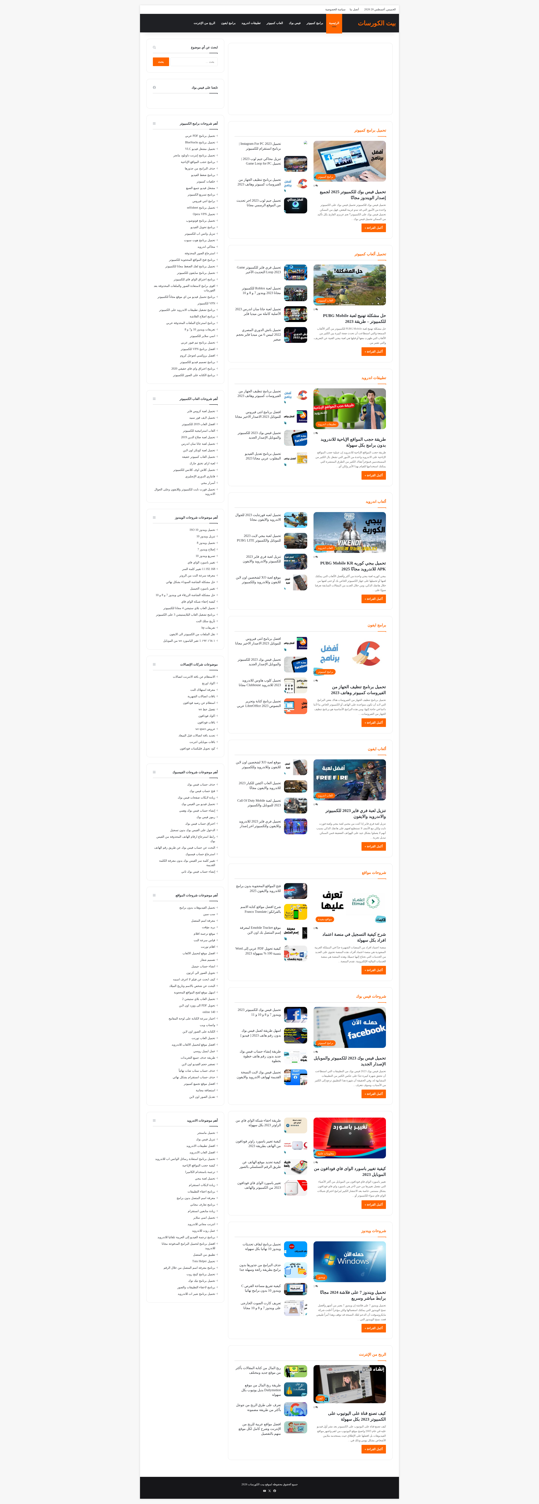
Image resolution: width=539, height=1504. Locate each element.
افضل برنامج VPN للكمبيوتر (198, 349)
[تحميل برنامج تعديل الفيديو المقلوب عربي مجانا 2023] (295, 459)
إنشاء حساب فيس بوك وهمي (197, 810)
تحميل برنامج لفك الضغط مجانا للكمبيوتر (190, 266)
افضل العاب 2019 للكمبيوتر (198, 424)
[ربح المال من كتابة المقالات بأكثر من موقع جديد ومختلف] (295, 1371)
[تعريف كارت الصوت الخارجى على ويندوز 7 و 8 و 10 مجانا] (295, 1308)
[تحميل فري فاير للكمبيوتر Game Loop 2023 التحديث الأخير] (295, 272)
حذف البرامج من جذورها (200, 168)
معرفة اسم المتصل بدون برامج (196, 1198)
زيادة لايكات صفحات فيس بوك (196, 797)
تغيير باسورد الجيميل (202, 588)
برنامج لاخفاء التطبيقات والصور (196, 1287)
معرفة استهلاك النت (202, 689)
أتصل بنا (354, 9)
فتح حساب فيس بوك (202, 791)
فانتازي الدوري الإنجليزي (200, 476)
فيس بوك (295, 23)
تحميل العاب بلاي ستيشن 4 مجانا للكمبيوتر (189, 608)
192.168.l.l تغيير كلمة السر (198, 569)
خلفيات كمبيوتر (206, 181)
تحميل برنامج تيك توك (201, 1280)
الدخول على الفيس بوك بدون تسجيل (192, 830)
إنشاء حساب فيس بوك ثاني (198, 871)
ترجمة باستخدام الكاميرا (200, 1172)
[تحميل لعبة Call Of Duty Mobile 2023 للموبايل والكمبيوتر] (295, 805)
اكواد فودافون (206, 715)
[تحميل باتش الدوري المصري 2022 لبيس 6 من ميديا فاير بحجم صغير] (295, 335)
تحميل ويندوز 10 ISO (202, 529)
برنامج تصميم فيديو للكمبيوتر (197, 362)
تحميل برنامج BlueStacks (200, 142)
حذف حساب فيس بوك (201, 784)
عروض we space (205, 729)
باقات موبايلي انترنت (202, 742)
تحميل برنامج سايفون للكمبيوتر (196, 272)
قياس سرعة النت (204, 940)
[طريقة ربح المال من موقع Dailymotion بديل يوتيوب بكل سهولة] (295, 1389)
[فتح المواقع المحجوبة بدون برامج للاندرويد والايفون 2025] (295, 891)
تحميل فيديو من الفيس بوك (198, 804)
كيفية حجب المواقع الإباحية (198, 1165)
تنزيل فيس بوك (205, 1139)
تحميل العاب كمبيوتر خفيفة (198, 456)
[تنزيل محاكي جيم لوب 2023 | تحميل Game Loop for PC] (295, 164)
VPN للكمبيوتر (206, 303)
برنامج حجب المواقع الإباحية (198, 162)
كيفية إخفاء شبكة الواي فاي (198, 601)
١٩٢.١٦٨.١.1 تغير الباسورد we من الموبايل (189, 640)
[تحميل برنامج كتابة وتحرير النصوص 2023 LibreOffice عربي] (295, 706)
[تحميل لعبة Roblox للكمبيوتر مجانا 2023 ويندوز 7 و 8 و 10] (295, 293)
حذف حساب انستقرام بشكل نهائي (194, 1077)
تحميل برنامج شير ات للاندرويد (196, 1293)
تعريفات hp (208, 627)
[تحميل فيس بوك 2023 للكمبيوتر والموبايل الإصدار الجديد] (295, 438)
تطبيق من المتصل (204, 1254)
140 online (209, 1012)
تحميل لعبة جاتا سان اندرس (198, 443)
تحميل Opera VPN (204, 214)
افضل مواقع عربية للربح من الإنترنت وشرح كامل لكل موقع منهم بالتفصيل (260, 1428)
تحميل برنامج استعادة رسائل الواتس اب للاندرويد (185, 1159)
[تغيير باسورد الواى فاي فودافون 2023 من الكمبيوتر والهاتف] (295, 1188)
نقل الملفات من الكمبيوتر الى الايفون (192, 634)
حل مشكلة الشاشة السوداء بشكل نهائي (190, 582)
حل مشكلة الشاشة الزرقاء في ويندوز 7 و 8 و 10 (185, 595)
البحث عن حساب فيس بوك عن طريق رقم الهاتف (184, 847)
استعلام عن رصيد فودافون (199, 702)
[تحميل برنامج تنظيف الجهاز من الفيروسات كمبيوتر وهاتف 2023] (295, 185)
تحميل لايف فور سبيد (202, 417)
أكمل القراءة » (374, 227)
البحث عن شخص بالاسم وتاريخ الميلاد (192, 986)
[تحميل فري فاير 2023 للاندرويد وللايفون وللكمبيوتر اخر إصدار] (295, 826)
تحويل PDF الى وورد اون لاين (197, 1005)
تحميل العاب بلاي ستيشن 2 (198, 999)
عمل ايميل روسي (204, 1051)
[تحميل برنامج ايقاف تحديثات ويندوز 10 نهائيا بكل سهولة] (295, 1249)
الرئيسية (334, 23)
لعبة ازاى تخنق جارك (202, 463)
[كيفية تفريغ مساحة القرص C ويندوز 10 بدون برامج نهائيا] (295, 1289)
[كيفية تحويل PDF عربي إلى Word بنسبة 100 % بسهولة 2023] (295, 953)
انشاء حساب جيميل (203, 966)
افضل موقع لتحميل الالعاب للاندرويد (193, 1044)
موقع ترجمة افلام (204, 933)
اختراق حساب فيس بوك (200, 823)
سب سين (209, 914)
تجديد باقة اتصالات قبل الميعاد (197, 735)
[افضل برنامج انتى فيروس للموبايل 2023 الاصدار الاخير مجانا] (295, 417)
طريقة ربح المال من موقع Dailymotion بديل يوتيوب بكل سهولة (261, 1389)
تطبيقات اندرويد (251, 23)
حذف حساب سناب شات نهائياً (197, 1070)
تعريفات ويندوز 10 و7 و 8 (200, 329)
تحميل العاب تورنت (203, 1038)
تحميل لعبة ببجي (205, 1178)
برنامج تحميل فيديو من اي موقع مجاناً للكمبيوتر (186, 296)
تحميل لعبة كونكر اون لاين (199, 450)
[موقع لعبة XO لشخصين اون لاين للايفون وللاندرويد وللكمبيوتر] (295, 582)
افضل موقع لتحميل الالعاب (199, 953)
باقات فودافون (206, 722)
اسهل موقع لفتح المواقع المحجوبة (194, 992)
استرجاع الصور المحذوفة (200, 253)
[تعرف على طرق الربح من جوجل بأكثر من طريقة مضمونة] (295, 1409)
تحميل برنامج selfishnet (201, 207)
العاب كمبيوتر (275, 23)
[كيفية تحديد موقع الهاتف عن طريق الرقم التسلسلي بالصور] (295, 1167)
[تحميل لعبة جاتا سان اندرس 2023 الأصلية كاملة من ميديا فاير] (295, 314)
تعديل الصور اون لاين (202, 1096)
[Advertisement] (310, 78)
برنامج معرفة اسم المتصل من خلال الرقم (189, 1267)
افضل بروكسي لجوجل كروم (197, 355)
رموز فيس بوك (205, 817)
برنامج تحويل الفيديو (203, 227)
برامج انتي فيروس (203, 201)
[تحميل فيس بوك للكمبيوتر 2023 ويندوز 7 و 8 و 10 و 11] (295, 1015)
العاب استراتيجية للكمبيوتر (199, 430)
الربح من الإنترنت (204, 23)
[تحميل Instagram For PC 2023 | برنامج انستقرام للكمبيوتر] (305, 143)
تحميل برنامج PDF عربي (200, 135)
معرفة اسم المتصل (203, 920)
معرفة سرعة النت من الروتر (197, 575)
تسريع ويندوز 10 (205, 556)
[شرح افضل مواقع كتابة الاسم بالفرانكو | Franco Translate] (295, 912)
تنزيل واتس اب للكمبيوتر (200, 233)
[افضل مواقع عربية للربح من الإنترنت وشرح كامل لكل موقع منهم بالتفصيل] (295, 1427)
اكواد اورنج (208, 683)
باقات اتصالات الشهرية (201, 696)
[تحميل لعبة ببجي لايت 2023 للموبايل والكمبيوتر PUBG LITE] (295, 541)
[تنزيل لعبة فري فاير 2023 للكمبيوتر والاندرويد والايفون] (295, 562)
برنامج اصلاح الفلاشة (202, 316)
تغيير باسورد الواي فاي (201, 562)
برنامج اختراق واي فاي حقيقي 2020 (193, 368)
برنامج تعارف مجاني (202, 1204)
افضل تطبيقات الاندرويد (200, 1145)
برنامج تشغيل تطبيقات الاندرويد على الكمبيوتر (187, 309)
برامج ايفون (228, 23)
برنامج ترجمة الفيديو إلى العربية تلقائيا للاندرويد (186, 1237)
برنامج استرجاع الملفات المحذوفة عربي (190, 323)
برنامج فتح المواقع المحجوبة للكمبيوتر (192, 259)
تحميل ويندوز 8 (206, 542)
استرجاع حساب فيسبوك (200, 854)
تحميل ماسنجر (206, 1132)
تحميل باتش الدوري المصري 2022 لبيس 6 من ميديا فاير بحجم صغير (258, 334)
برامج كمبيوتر (315, 23)
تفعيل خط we (207, 709)
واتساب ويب (207, 1025)
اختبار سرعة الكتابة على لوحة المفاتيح (192, 1018)
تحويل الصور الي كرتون (200, 972)
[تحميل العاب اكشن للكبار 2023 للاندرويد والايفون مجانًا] (295, 786)
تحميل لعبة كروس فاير (201, 411)
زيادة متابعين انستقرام (201, 1211)
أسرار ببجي (208, 482)
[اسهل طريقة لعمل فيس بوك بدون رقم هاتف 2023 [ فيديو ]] (295, 1035)
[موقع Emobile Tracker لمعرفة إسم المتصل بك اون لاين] (295, 933)
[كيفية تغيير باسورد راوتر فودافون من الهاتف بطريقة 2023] (295, 1146)
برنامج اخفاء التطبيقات (201, 1191)
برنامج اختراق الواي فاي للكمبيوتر (194, 279)
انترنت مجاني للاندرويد (201, 1224)
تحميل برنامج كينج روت (201, 1274)
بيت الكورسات (256, 1484)
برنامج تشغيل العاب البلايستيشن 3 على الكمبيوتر (185, 614)
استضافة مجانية (205, 1090)
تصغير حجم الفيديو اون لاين (198, 1064)
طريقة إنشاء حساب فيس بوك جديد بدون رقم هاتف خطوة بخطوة (260, 1056)
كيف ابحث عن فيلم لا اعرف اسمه (194, 979)
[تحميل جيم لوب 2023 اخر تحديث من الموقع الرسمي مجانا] (295, 205)
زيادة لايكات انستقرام (202, 1185)
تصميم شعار (207, 959)
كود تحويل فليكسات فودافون (197, 748)
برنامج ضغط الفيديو (203, 175)
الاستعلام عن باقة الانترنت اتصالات (194, 676)
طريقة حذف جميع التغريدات (198, 1057)
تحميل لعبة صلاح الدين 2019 (198, 437)
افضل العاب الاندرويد (202, 1152)
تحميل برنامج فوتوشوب (200, 220)
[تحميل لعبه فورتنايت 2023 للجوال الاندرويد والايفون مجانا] (295, 520)
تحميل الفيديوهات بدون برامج (197, 907)
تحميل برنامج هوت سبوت (199, 240)
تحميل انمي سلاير (204, 1217)
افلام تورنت (208, 946)
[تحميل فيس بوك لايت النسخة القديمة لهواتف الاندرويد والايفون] (295, 1077)
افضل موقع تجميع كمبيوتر (199, 1083)
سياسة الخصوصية (335, 9)
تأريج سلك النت (205, 621)
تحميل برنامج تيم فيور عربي (198, 342)
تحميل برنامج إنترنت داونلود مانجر (194, 155)
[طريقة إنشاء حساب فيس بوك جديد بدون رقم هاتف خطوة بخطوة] (295, 1056)
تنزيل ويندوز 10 (205, 536)
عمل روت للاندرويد (203, 1230)
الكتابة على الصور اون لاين (199, 1031)
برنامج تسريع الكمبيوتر (201, 194)
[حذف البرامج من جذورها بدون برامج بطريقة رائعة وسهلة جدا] (295, 1270)
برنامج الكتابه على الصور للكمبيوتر (194, 375)
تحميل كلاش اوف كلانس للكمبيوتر (194, 469)
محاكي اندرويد (206, 246)
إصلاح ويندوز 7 (206, 549)
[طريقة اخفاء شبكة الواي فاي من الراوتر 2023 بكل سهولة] (295, 1125)
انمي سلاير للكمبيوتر (202, 336)
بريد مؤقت (208, 927)
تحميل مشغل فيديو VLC (200, 148)
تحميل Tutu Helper (203, 1261)
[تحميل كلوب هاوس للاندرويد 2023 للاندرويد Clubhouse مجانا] (295, 685)
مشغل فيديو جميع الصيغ (200, 188)
